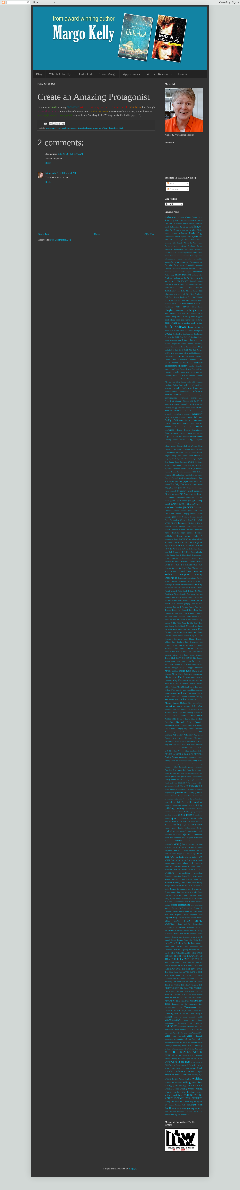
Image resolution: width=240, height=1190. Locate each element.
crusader (168, 414)
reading (168, 831)
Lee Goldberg (178, 642)
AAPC (172, 230)
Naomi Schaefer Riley (186, 719)
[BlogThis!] (54, 123)
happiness (182, 523)
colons (194, 385)
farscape (199, 469)
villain (174, 1036)
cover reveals (181, 404)
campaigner (170, 356)
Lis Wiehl (183, 652)
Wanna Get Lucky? (193, 1039)
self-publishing (184, 873)
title (180, 1007)
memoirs (179, 690)
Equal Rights (197, 459)
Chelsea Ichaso (185, 369)
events (191, 462)
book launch (171, 323)
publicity (168, 805)
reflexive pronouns (173, 834)
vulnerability (179, 1039)
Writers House (171, 1079)
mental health (192, 690)
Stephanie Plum (181, 915)
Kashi (174, 610)
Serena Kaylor (187, 876)
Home (97, 234)
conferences (197, 391)
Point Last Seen (171, 783)
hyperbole (169, 552)
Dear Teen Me (196, 424)
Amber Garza (180, 246)
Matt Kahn (187, 680)
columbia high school (183, 388)
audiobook (197, 272)
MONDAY (192, 700)
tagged (167, 940)
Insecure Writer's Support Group (183, 573)
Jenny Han (195, 594)
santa (174, 854)
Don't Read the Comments (180, 436)
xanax (177, 1102)
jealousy (191, 591)
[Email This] (51, 123)
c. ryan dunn (178, 353)
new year (178, 738)
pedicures (180, 773)
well (195, 1046)
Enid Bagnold (177, 459)
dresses (182, 440)
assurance (176, 268)
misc (183, 699)
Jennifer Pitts (185, 594)
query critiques (196, 812)
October (199, 744)
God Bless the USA (190, 504)
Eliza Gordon (170, 452)
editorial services (188, 443)
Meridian (173, 693)
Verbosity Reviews (180, 1033)
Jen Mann (198, 591)
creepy (174, 408)
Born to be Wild (172, 337)
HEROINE (175, 533)
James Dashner (186, 585)
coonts (194, 398)
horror (190, 539)
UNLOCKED (171, 1026)
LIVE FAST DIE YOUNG (181, 658)
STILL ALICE (172, 921)
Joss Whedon (177, 604)
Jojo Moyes (197, 597)
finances (187, 478)
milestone (191, 696)
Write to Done (174, 1065)
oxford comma (186, 764)
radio (200, 818)
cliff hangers (197, 382)
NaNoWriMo (170, 719)
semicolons (198, 873)
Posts (171, 183)
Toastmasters (190, 1007)
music (175, 712)
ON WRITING (187, 748)
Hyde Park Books (195, 549)
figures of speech (171, 478)
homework (169, 539)
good (200, 504)
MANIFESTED (171, 671)
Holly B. (198, 536)
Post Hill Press (180, 786)
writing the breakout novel (188, 1092)
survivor (170, 934)
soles (195, 892)
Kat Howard (183, 610)
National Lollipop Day (178, 728)
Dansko (189, 417)
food (194, 488)
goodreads (169, 507)
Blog (39, 74)
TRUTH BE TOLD (186, 1014)
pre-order (173, 789)
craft (191, 404)
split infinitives (196, 905)
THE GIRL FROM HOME (192, 969)
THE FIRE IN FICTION (188, 965)
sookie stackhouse (183, 899)
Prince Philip (176, 796)
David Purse (170, 424)
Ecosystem (198, 440)
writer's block (196, 1068)
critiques (177, 411)
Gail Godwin (170, 497)
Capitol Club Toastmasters (176, 359)
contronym (198, 395)
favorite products (184, 472)
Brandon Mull (175, 340)
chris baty (185, 372)
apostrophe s (170, 262)
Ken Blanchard (179, 620)
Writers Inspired (185, 1079)
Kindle (177, 626)
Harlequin (192, 523)
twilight (168, 1017)
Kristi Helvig (192, 629)
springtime (188, 908)
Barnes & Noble (172, 284)
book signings (195, 327)
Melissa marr (197, 687)
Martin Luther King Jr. (175, 677)
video (167, 1036)
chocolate (176, 372)
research (178, 840)
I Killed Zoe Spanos (189, 552)
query (187, 811)
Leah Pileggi (189, 639)
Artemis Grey (171, 265)
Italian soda (192, 581)
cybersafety (197, 414)
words (167, 1062)
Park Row (191, 770)
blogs (192, 310)
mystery (182, 712)
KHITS (173, 623)
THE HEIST (186, 975)
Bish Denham (191, 300)
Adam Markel (197, 230)
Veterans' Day (197, 1033)
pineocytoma (197, 776)
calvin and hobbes (191, 353)
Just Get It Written (180, 607)
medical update (189, 684)
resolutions (189, 841)
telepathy (199, 943)
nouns (179, 744)
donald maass (196, 436)
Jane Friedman (179, 588)
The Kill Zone (179, 978)
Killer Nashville (183, 623)
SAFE (180, 851)
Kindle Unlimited (187, 626)
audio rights (186, 272)
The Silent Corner (195, 994)
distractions (192, 433)
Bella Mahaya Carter (189, 291)
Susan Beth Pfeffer (181, 934)
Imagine (168, 568)
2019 (200, 217)
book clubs (170, 320)
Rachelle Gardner (188, 818)
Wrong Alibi (169, 1102)
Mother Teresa (172, 703)
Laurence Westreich (183, 636)
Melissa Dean (187, 687)
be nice (191, 284)
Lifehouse (198, 648)
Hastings (182, 526)
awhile (167, 281)
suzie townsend (184, 937)
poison (193, 783)
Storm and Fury (185, 924)
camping (180, 356)
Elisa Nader (177, 449)
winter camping (171, 1058)
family (191, 468)
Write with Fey (186, 1065)
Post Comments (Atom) (61, 240)
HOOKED (183, 539)
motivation (170, 706)
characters (182, 366)
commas (198, 388)
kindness (198, 626)
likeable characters (86, 128)
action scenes (185, 230)
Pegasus (188, 773)
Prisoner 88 (197, 796)
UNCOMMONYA (172, 1020)
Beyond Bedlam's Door (183, 297)
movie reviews (183, 706)
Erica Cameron (181, 462)
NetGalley (188, 735)
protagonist (178, 799)
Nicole (48, 173)
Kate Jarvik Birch (182, 613)
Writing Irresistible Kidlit (113, 128)
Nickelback (169, 741)
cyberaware (186, 414)
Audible (168, 272)
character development (56, 128)
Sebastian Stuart (188, 867)
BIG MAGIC (197, 297)
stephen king (171, 917)
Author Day (169, 275)
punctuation (190, 808)
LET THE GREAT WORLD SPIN (184, 645)
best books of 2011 (182, 294)
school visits (188, 863)
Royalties (168, 851)
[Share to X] (57, 123)
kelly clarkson (179, 616)
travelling (169, 1013)
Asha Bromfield (187, 265)
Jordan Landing (183, 601)
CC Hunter (187, 363)
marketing (197, 674)
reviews (168, 844)
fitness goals (193, 481)
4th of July (169, 220)
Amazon (168, 246)
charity (191, 366)
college (187, 385)
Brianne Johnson (189, 340)
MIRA (177, 700)
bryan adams (191, 347)
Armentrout (194, 262)
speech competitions (180, 905)
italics (200, 581)
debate (168, 427)
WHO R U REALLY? (178, 1051)
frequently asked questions (189, 491)
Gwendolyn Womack (178, 520)
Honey (176, 539)
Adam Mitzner (171, 233)
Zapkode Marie (192, 1111)
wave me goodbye (172, 1042)
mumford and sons (172, 709)
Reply (48, 163)
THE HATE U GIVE (193, 972)
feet (186, 475)
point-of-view (184, 783)
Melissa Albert (176, 687)
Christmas (183, 375)
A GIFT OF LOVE (182, 220)
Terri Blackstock (191, 946)
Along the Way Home (193, 243)
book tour (179, 330)
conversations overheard (176, 398)
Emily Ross (176, 456)
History (179, 536)
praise (167, 789)
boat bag (181, 313)
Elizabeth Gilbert (195, 452)
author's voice (197, 275)
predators (181, 789)
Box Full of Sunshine (189, 337)
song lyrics (170, 898)
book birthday (183, 316)
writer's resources (183, 1074)
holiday (188, 536)
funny (199, 494)
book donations (183, 320)
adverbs (177, 236)
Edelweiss (168, 443)
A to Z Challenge (190, 226)
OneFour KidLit (196, 751)
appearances (182, 262)
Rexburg (185, 844)
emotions (198, 455)
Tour (189, 1010)
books (168, 333)
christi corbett (196, 372)
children (168, 372)
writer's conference (175, 1071)
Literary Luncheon (180, 655)
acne (177, 230)
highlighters (169, 536)
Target (186, 940)
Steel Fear (169, 915)
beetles (189, 288)
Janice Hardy (183, 591)
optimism (192, 757)
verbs (190, 1033)
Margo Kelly (185, 671)
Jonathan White (171, 601)
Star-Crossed (197, 911)
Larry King (187, 632)
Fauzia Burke (170, 472)
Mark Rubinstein (185, 674)
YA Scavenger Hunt (192, 1105)
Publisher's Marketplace (182, 805)
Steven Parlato (196, 918)
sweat (193, 937)
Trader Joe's (197, 1010)
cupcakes (177, 414)
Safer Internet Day (191, 851)
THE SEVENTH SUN (178, 994)
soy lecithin (190, 902)
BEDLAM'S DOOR (174, 288)
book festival (196, 320)
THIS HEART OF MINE (185, 1001)
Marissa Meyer (171, 674)
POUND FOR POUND (194, 786)
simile (167, 889)
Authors (168, 278)
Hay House (197, 526)
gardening (181, 497)
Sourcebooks (179, 902)
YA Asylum (198, 1102)
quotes (98, 128)
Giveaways (171, 503)
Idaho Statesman (181, 562)
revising (176, 844)
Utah (196, 1026)
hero (167, 533)
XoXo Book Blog (186, 1102)
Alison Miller (190, 240)
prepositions (169, 792)
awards (199, 278)
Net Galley (178, 735)
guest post (176, 517)
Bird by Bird (179, 300)
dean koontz (183, 423)
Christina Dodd (171, 375)
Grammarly (198, 507)
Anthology (194, 256)
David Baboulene (193, 420)
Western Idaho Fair (179, 1049)
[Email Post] (45, 123)
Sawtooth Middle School (187, 857)
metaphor (192, 693)
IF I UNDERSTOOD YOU (191, 565)
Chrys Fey (169, 379)
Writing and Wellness (173, 1082)
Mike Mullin (181, 696)
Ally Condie (178, 243)
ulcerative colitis (195, 1017)
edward (167, 446)
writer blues (197, 1065)
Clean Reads (181, 382)
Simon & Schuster (178, 889)
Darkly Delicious (174, 420)
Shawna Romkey (173, 882)
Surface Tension (183, 931)
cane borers (189, 356)
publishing (197, 805)
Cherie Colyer (197, 369)
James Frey (197, 584)
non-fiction (194, 741)
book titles (169, 331)
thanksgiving (183, 950)
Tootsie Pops (180, 1010)
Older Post (149, 234)
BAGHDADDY (182, 281)
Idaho (199, 552)
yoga (184, 1108)
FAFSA (183, 469)
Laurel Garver (170, 636)
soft (191, 892)
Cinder (194, 379)
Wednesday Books (179, 1046)
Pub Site (181, 802)
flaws (187, 484)
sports (167, 908)
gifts (189, 500)
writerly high (197, 1075)
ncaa (195, 732)
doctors (199, 433)
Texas (175, 949)
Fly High (187, 488)
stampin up (187, 911)
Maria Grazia (197, 671)
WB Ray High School (187, 1042)
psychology (170, 802)
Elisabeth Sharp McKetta (192, 449)
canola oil (198, 356)
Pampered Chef (171, 767)
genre (172, 500)
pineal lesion (186, 776)
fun (195, 494)
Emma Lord (188, 456)
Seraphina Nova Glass (173, 876)
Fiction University (195, 475)
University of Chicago (190, 1023)
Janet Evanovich (171, 591)
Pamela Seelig (197, 764)
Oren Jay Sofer (177, 760)
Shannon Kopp (178, 879)
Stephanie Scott (196, 915)
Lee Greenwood (191, 642)
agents (195, 236)
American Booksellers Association (179, 249)
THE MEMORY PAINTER (183, 982)
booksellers (177, 334)
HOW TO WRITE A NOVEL (176, 549)
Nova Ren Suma (188, 744)
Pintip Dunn (170, 780)
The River (180, 991)
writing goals (171, 1085)
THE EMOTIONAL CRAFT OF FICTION (182, 962)
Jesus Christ (176, 597)
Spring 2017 (177, 908)
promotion (169, 799)
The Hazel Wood (172, 975)
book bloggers (196, 317)
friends (168, 494)
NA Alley (176, 716)
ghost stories (182, 500)
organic (186, 760)
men (184, 690)
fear (194, 472)
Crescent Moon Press (186, 408)
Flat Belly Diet (177, 484)
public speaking (195, 802)
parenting (182, 770)
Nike (187, 741)
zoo (189, 1115)
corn (200, 398)
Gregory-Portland (189, 514)
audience (176, 272)
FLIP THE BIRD (196, 484)
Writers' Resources (159, 74)
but (172, 350)
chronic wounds (196, 375)
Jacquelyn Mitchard (172, 585)
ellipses (167, 456)
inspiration (72, 128)
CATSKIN (192, 359)
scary (184, 860)
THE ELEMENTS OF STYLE (186, 959)
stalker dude (177, 911)
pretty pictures (195, 792)
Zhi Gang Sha (175, 1115)
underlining (169, 1023)
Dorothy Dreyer (171, 440)
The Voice (188, 998)
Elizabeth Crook (182, 452)
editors (199, 443)
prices (167, 796)
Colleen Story (178, 385)
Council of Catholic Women (177, 401)
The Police (184, 988)
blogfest (169, 310)
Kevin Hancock (192, 620)
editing (176, 443)
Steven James (184, 918)
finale (181, 478)
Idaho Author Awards (173, 555)
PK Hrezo (181, 780)
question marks (171, 815)
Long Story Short (178, 661)
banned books (196, 281)
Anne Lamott (170, 256)
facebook (176, 469)
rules (175, 850)
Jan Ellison (169, 588)
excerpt (167, 465)
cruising (199, 411)
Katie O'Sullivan (196, 613)
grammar (188, 507)
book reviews (175, 327)
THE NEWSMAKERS (189, 985)
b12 (173, 281)
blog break (197, 307)
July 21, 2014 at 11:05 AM (70, 154)
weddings (168, 1046)
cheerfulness (174, 369)
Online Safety (171, 757)
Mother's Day (186, 703)
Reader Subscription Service (190, 828)
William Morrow (182, 1055)
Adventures (169, 236)
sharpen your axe (194, 879)
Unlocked (85, 74)
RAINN (168, 821)
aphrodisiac (198, 259)
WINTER (198, 1055)
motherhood (197, 703)
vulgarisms (169, 1039)
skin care (180, 892)
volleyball (197, 1036)
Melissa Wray (170, 690)
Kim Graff (194, 623)
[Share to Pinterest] (63, 123)
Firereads (194, 478)
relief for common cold (175, 837)
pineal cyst (175, 776)
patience (173, 773)
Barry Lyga (184, 284)
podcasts (199, 780)
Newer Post (43, 234)
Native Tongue (171, 732)
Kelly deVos (192, 616)
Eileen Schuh (182, 446)
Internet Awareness (179, 581)
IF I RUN (175, 565)
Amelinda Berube (195, 246)
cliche (189, 382)
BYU (194, 350)
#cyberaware (170, 217)
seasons (177, 866)
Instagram (182, 578)
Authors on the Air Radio (184, 278)
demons (187, 430)
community (184, 391)
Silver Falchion (196, 886)
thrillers (198, 1001)
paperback (198, 767)
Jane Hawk (189, 588)
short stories (176, 886)
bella (178, 291)
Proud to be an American (192, 799)
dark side (198, 417)
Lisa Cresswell (193, 652)
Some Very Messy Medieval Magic (188, 895)
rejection (187, 834)
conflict (168, 395)
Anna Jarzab (198, 252)
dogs (167, 436)
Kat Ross (193, 610)
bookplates (198, 331)
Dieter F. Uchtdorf (180, 433)
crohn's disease (189, 411)
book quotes (184, 323)
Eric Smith (169, 462)
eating (189, 439)
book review (196, 323)
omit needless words (172, 748)
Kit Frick (168, 629)
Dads (167, 417)
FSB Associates (186, 494)
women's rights (184, 1058)
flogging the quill (173, 488)
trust (176, 1014)
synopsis (199, 937)
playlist (188, 780)
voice (189, 1036)
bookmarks (189, 331)
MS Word (197, 706)
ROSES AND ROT (183, 847)
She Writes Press (189, 883)
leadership (178, 639)
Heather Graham (178, 530)
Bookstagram (188, 334)
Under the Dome (193, 1020)
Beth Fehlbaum (196, 294)
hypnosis (176, 552)
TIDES (167, 1004)
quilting (181, 815)
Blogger (132, 1168)
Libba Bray (179, 648)
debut (179, 430)
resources (198, 841)
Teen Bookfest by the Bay (182, 943)
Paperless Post (170, 770)
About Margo (107, 74)
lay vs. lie (195, 636)
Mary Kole (177, 680)
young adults (194, 1108)
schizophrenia (176, 863)
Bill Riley (169, 300)
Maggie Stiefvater (194, 668)
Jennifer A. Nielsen (172, 594)
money (199, 700)
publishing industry (174, 808)
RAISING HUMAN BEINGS (183, 821)
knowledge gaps (179, 629)
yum (166, 1111)
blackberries (187, 304)
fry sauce (175, 494)
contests (177, 394)
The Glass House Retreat (175, 972)
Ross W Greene (196, 847)
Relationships (197, 834)
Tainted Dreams (177, 940)
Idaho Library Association (177, 558)
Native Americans (195, 728)
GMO (180, 504)
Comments (174, 189)
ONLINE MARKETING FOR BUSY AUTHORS (183, 754)
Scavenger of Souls (194, 860)
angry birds (187, 252)
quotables (190, 815)
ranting (177, 824)
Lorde (188, 661)
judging (187, 604)
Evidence (198, 462)
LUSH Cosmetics (189, 664)
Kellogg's (168, 616)
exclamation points (179, 465)
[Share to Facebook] (60, 123)
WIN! (192, 1055)
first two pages (181, 481)
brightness (176, 343)
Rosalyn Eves (170, 847)
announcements (183, 256)
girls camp (197, 500)
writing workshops (173, 1095)
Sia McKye (186, 886)
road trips (198, 844)
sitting (173, 892)
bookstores (198, 334)
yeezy (179, 1108)
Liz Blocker (197, 658)
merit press (183, 693)
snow (187, 892)
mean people (175, 684)
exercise (191, 465)
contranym (188, 395)
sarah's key (191, 854)
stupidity (199, 927)
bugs (200, 347)
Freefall (173, 491)
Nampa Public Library (191, 716)
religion (190, 837)
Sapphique (181, 854)
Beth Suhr (169, 297)
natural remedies (185, 732)
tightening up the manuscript (184, 1004)
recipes (175, 831)
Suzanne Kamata (171, 937)
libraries (189, 648)
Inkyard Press (184, 571)
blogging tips (182, 310)
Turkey (197, 1014)
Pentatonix (195, 773)
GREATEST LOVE (173, 514)
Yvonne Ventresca (177, 1111)
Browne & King (178, 347)
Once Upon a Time (181, 751)
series (195, 876)
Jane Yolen (198, 588)
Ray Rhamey (196, 825)
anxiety (188, 259)
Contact (183, 74)
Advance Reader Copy (190, 233)
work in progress (181, 1061)
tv (201, 1014)
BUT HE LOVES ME (183, 350)
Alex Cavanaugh (177, 240)
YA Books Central (173, 1105)
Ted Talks (193, 940)
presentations (181, 792)
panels (190, 767)
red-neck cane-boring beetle (191, 831)
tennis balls (169, 946)
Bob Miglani (191, 313)
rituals (191, 844)
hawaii (189, 526)
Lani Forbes (177, 632)
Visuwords (181, 1036)
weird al (190, 1046)
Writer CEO (170, 1068)
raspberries (186, 825)
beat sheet (198, 284)
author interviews (183, 275)
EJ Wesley (192, 446)
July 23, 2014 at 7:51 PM (64, 173)
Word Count (196, 1058)
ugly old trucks (180, 1017)
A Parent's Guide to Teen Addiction (187, 224)
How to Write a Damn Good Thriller (186, 545)
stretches (190, 927)
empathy (168, 459)
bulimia (168, 350)
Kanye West (193, 607)
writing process (187, 1089)
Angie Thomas (177, 252)
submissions (170, 930)
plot (193, 780)
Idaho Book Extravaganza (192, 555)
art (201, 262)
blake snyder (182, 306)
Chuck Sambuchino (183, 379)
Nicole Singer (179, 741)
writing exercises (192, 1082)
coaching (168, 385)
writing (197, 1078)
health (167, 529)
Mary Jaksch (190, 677)
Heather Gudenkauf (194, 530)
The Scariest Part (192, 991)
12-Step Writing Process (187, 217)
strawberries (180, 927)
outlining (176, 764)
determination (197, 430)
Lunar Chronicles (175, 664)
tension (179, 946)
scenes (167, 863)
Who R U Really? (60, 74)
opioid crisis (183, 757)
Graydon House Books (175, 510)
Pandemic (183, 767)
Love (194, 661)
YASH (168, 1108)
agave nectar (186, 236)
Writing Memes (172, 1089)
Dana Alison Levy (177, 417)
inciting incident (178, 568)
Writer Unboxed (182, 1068)
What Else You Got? (194, 1049)
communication (171, 391)
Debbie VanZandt (183, 427)
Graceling (178, 507)
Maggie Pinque (178, 668)
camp (200, 353)
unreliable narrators (185, 1026)
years (174, 1108)
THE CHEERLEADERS (181, 953)
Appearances (131, 74)
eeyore (173, 446)
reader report (170, 828)
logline (167, 661)
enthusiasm (188, 459)
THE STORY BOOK (174, 997)
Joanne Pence (187, 597)
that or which (194, 950)
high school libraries (191, 533)
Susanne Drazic (196, 934)
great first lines (195, 510)
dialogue (169, 433)
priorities (187, 796)
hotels (195, 539)
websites (199, 1042)
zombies (184, 1115)
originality (193, 760)
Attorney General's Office (191, 268)
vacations (191, 1029)
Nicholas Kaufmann (193, 738)
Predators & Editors (194, 789)
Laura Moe (197, 632)
